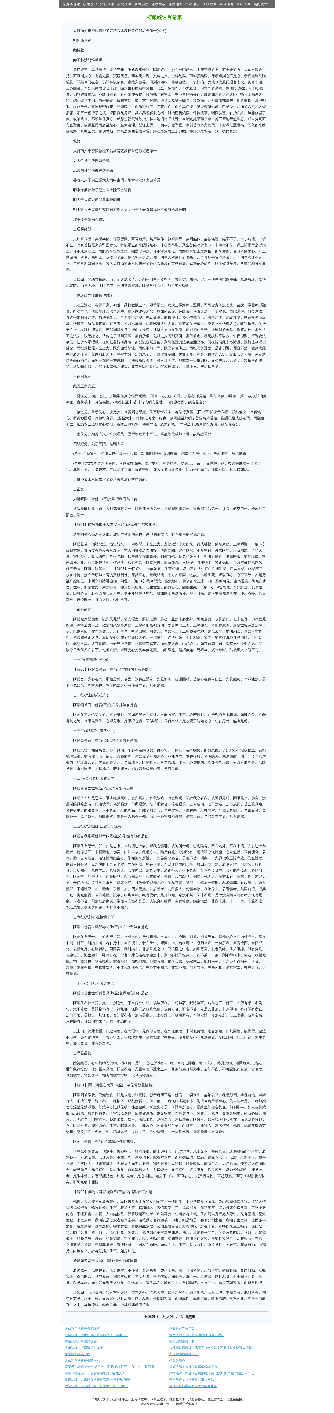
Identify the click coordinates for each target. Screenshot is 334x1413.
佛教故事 (158, 4)
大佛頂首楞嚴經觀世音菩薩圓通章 (193, 1386)
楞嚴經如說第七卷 (77, 1354)
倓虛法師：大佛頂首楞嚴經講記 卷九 (195, 1367)
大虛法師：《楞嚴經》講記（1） (88, 1347)
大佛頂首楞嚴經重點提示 (82, 1360)
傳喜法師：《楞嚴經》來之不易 (191, 1379)
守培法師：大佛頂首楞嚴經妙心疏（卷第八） (96, 1335)
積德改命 (90, 4)
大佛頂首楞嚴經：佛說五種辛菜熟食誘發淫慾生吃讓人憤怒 (210, 1347)
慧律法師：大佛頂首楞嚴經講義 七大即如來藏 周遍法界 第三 (212, 1373)
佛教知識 (175, 4)
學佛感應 (226, 4)
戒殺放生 (209, 4)
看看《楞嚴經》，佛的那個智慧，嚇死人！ (95, 1373)
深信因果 (107, 4)
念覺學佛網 (71, 4)
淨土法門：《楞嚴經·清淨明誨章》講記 (196, 1335)
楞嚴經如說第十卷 (182, 1341)
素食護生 (124, 4)
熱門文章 (261, 4)
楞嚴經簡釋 (177, 1360)
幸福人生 (244, 4)
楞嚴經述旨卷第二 (182, 1328)
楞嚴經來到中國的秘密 (81, 1341)
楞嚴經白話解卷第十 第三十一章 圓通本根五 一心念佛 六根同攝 (109, 1367)
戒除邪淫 (141, 4)
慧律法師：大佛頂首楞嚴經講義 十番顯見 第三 (97, 1379)
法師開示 (192, 4)
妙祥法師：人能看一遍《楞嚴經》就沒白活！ (96, 1386)
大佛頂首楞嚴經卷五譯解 (82, 1328)
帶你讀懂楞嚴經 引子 (184, 1354)
